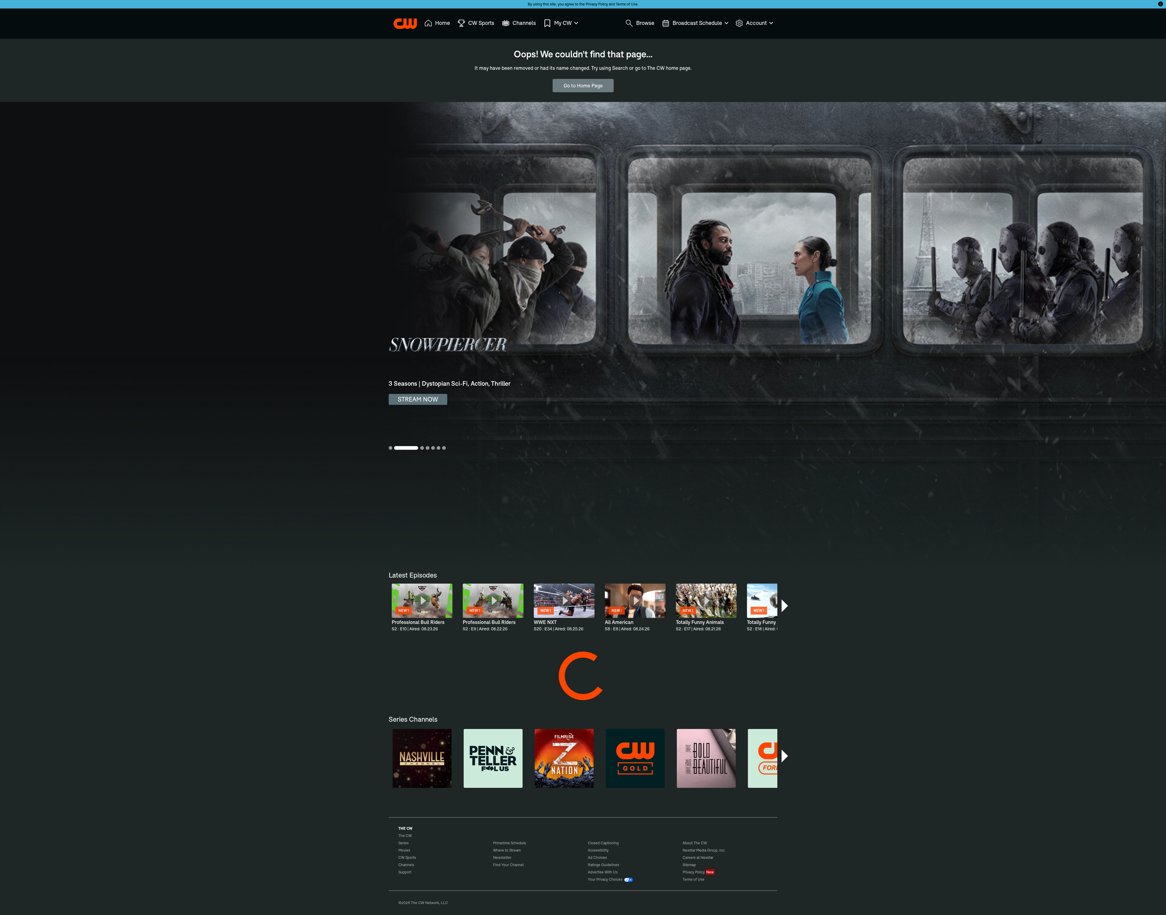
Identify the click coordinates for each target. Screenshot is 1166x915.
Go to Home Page (583, 86)
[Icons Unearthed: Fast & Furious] (749, 878)
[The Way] (470, 878)
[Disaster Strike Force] (638, 691)
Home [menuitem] (442, 22)
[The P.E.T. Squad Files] (414, 691)
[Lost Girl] (749, 784)
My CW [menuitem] (563, 22)
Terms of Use (627, 4)
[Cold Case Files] (694, 691)
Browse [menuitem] (645, 22)
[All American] (414, 784)
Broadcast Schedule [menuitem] (697, 22)
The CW (401, 21)
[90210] (582, 784)
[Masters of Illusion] (582, 691)
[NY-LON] (749, 691)
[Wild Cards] (526, 784)
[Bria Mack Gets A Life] (582, 878)
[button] (785, 605)
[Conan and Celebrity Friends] (526, 878)
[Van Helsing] (470, 691)
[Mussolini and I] (638, 878)
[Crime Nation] (526, 691)
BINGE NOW (415, 399)
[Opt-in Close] (1160, 4)
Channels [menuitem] (524, 22)
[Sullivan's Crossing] (694, 784)
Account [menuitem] (756, 22)
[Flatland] (414, 878)
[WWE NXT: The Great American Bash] (694, 878)
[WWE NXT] (470, 784)
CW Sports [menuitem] (481, 22)
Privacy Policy (597, 4)
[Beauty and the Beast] (638, 784)
